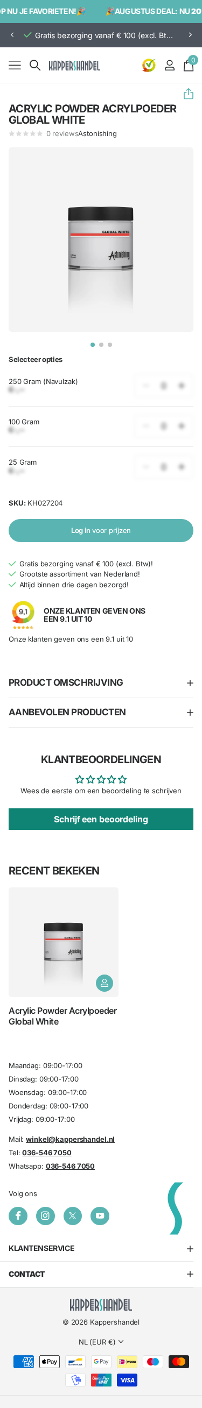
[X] (73, 1215)
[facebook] (18, 1215)
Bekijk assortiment (15, 65)
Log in (101, 530)
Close (101, 1248)
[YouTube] (99, 1215)
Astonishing (97, 133)
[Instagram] (45, 1215)
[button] (12, 35)
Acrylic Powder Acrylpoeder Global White (63, 1016)
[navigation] (92, 344)
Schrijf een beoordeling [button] (101, 819)
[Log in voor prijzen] (104, 983)
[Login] (169, 65)
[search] (35, 65)
